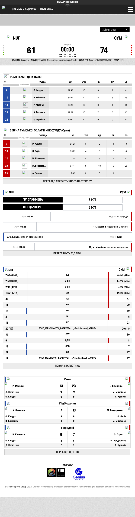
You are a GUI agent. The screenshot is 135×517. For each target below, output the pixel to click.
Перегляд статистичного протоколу (67, 181)
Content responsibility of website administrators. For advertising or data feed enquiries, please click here (81, 486)
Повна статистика (67, 365)
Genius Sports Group (79, 474)
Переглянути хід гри (67, 253)
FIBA (56, 474)
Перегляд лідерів (67, 452)
